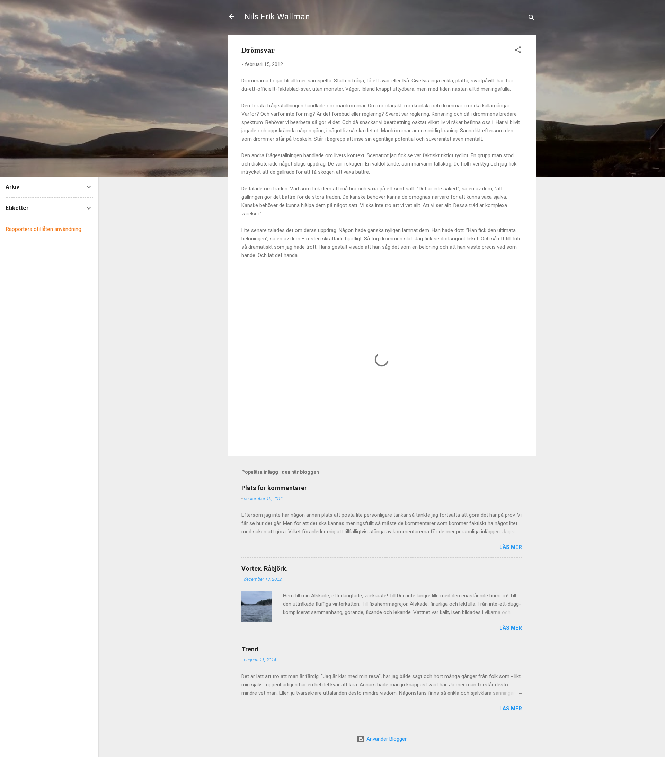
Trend (249, 649)
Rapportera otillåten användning (43, 229)
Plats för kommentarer (274, 487)
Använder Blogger (386, 739)
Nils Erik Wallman (277, 16)
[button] (518, 51)
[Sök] (531, 18)
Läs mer (510, 547)
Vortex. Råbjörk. (264, 568)
